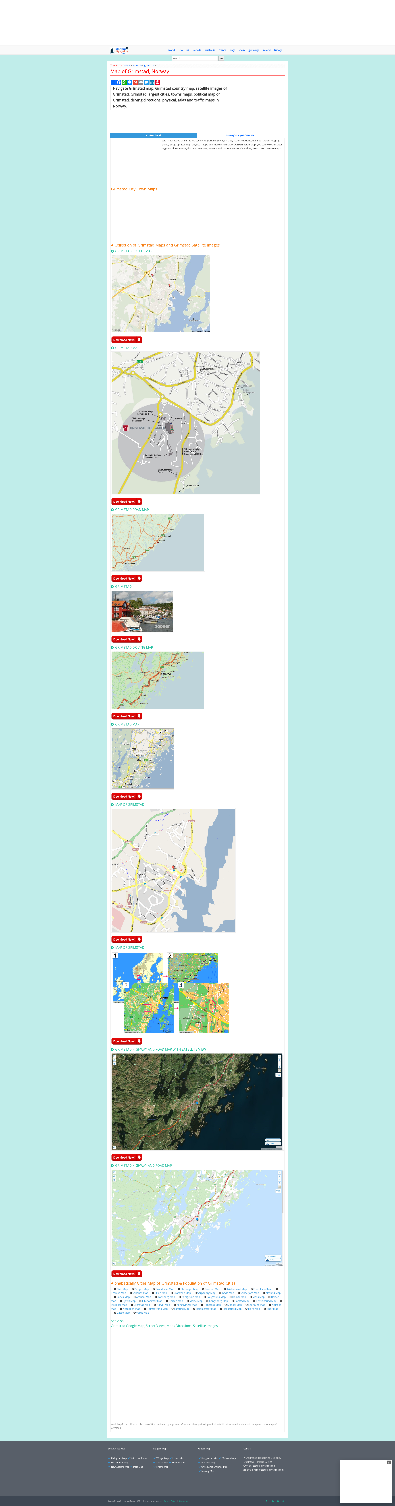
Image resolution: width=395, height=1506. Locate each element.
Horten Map (176, 1301)
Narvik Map (163, 1304)
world (171, 50)
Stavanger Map (189, 1289)
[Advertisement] (197, 22)
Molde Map (196, 1301)
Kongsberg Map (218, 1301)
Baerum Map (212, 1289)
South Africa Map (116, 1448)
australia (210, 50)
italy (232, 50)
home (127, 65)
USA (181, 50)
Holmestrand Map (157, 1308)
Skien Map (161, 1293)
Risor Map (272, 1308)
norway (137, 65)
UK (187, 50)
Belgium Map (159, 1448)
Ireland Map (178, 1458)
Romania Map (208, 1462)
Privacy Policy (170, 1501)
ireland (266, 50)
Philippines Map (119, 1458)
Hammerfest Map (206, 1308)
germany (253, 50)
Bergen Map (141, 1289)
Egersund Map (256, 1304)
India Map (138, 1466)
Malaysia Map (229, 1458)
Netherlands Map (119, 1462)
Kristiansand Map (237, 1289)
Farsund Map (181, 1308)
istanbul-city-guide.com (264, 1465)
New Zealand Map (120, 1466)
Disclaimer (183, 1501)
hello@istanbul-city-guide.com (269, 1469)
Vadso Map (123, 1312)
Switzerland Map (138, 1458)
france (222, 50)
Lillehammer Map (152, 1301)
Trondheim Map (164, 1289)
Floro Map (254, 1308)
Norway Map (207, 1471)
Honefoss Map (212, 1304)
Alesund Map (273, 1293)
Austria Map (162, 1462)
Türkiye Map (162, 1458)
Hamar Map (239, 1297)
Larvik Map (123, 1297)
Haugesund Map (216, 1297)
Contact (247, 1448)
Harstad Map (241, 1301)
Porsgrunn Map (190, 1297)
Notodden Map (131, 1308)
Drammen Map (182, 1293)
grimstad (149, 65)
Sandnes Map (140, 1293)
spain (241, 50)
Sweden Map (178, 1462)
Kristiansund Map (266, 1301)
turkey (278, 50)
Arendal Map (143, 1297)
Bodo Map (228, 1293)
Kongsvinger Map (187, 1304)
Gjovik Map (129, 1301)
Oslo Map (122, 1289)
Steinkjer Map (119, 1304)
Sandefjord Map (250, 1293)
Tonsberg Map (166, 1297)
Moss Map (258, 1297)
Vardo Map (142, 1312)
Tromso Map (118, 1293)
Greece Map (204, 1448)
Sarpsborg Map (206, 1293)
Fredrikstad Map (262, 1289)
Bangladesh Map (209, 1458)
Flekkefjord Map (232, 1308)
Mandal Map (234, 1304)
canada (197, 50)
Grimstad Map (142, 1304)
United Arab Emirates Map (214, 1466)
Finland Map (162, 1466)
